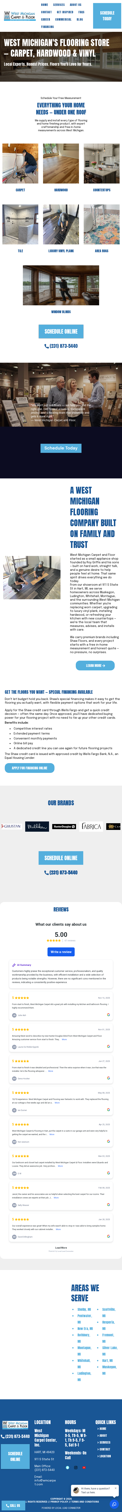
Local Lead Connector (67, 1508)
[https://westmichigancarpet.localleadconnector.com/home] (15, 1424)
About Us (75, 5)
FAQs (81, 12)
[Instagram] (76, 1467)
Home (44, 5)
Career (45, 19)
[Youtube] (84, 1467)
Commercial (63, 19)
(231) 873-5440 (64, 346)
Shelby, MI (84, 1309)
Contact (46, 12)
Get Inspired (65, 12)
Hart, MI (107, 1360)
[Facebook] (67, 1467)
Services (59, 5)
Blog (80, 19)
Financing (47, 27)
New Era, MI (85, 1328)
